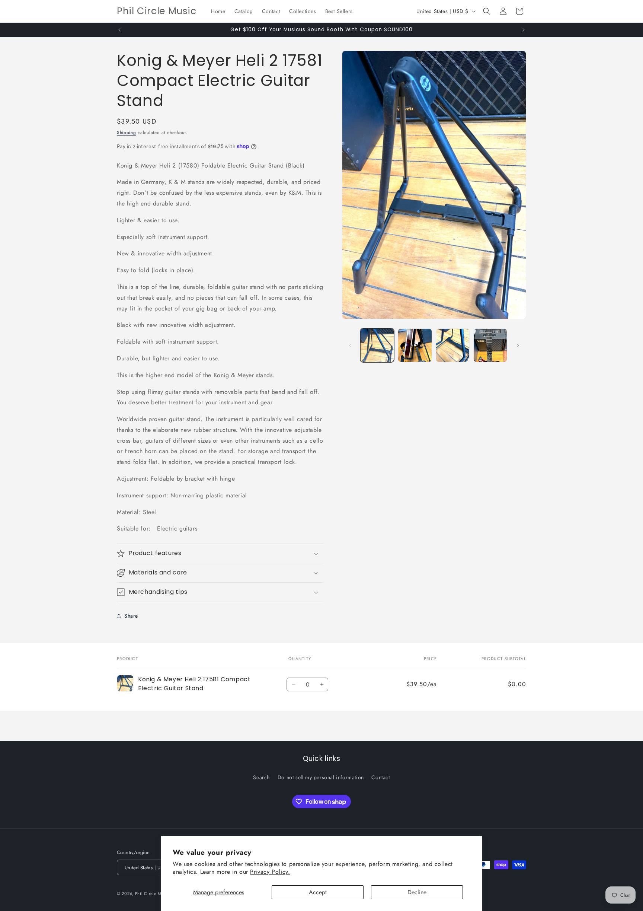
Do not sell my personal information (321, 777)
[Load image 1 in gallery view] (377, 345)
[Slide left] (350, 345)
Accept (318, 892)
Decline (416, 892)
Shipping (126, 132)
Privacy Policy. (270, 871)
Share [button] (131, 615)
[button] (487, 11)
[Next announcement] (523, 30)
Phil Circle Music (152, 894)
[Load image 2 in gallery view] (415, 345)
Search (261, 777)
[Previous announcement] (119, 30)
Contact (380, 777)
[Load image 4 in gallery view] (490, 345)
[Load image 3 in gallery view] (453, 345)
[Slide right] (518, 345)
